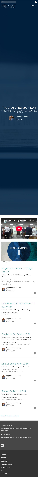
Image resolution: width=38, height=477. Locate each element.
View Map (4, 430)
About (3, 458)
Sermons (4, 461)
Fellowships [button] (6, 464)
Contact (4, 473)
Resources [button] (5, 467)
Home (3, 455)
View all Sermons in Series (10, 416)
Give (3, 470)
